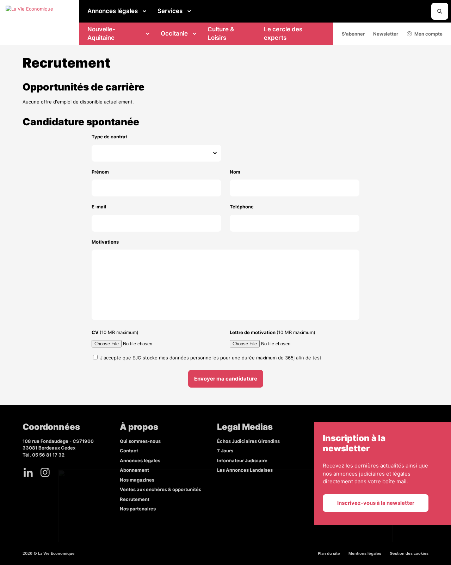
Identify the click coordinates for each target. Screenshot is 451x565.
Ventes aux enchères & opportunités (160, 489)
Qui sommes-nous (140, 441)
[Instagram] (45, 472)
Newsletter (385, 34)
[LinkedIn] (28, 472)
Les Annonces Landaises (245, 470)
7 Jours (225, 450)
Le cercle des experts (283, 33)
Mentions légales (364, 553)
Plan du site (329, 553)
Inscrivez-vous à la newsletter (375, 503)
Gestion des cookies (409, 553)
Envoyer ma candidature (225, 378)
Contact (129, 450)
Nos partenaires (138, 508)
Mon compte (428, 34)
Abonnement (134, 470)
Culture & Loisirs (221, 33)
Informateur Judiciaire (242, 460)
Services (170, 10)
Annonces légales (112, 10)
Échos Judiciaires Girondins (248, 441)
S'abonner (353, 34)
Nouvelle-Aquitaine (101, 33)
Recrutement (134, 499)
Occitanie (174, 33)
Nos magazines (137, 480)
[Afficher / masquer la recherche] (439, 11)
